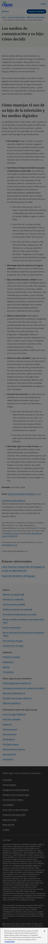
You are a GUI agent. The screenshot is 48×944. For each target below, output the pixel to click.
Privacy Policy (10, 942)
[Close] (44, 931)
